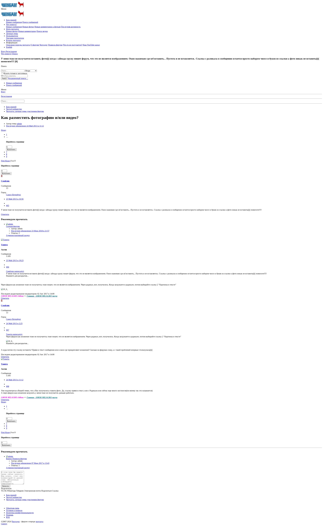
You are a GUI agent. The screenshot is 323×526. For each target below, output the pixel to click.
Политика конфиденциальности (20, 513)
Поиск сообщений (30, 22)
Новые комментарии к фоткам (47, 27)
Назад (3, 130)
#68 (7, 386)
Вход (3, 92)
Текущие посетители (15, 38)
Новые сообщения (14, 22)
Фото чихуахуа (12, 29)
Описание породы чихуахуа (18, 45)
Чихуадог (16, 521)
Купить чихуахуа (13, 40)
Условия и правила (14, 510)
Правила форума (55, 45)
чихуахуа (39, 521)
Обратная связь (12, 508)
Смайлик (5, 181)
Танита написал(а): (14, 334)
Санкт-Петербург (13, 195)
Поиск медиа (42, 31)
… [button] (7, 137)
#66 (7, 267)
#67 (7, 330)
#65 (7, 205)
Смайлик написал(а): (15, 271)
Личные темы (12, 34)
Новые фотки (28, 27)
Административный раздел (18, 235)
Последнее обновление (25, 126)
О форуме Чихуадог (39, 45)
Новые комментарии (27, 31)
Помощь (9, 515)
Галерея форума (13, 226)
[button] (3, 9)
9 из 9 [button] (13, 161)
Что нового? (11, 24)
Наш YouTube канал (91, 45)
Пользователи (12, 36)
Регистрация (6, 96)
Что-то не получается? (72, 45)
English (9, 47)
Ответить (5, 214)
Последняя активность (70, 27)
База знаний (11, 20)
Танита (4, 245)
